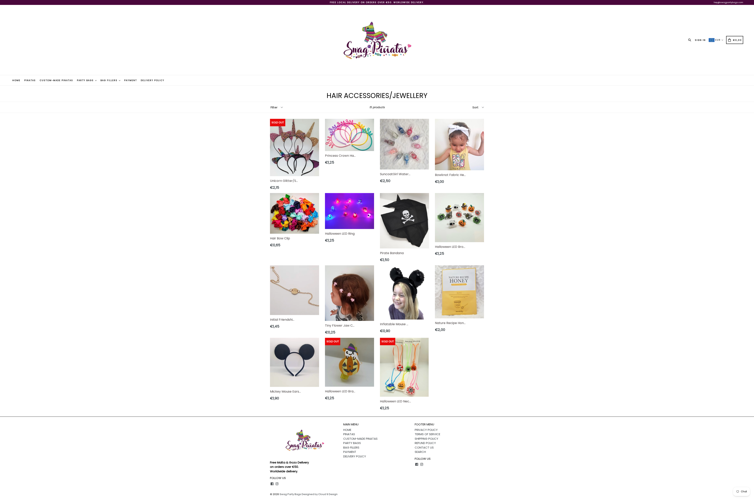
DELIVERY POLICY (152, 80)
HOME (16, 80)
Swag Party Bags (290, 494)
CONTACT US (424, 447)
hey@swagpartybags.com (728, 2)
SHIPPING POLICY (426, 439)
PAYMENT (130, 80)
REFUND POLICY (425, 443)
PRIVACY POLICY (426, 430)
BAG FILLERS (109, 80)
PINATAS (30, 80)
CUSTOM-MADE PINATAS (56, 80)
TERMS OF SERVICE (427, 434)
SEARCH (420, 452)
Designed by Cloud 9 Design (320, 494)
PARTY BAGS (86, 80)
